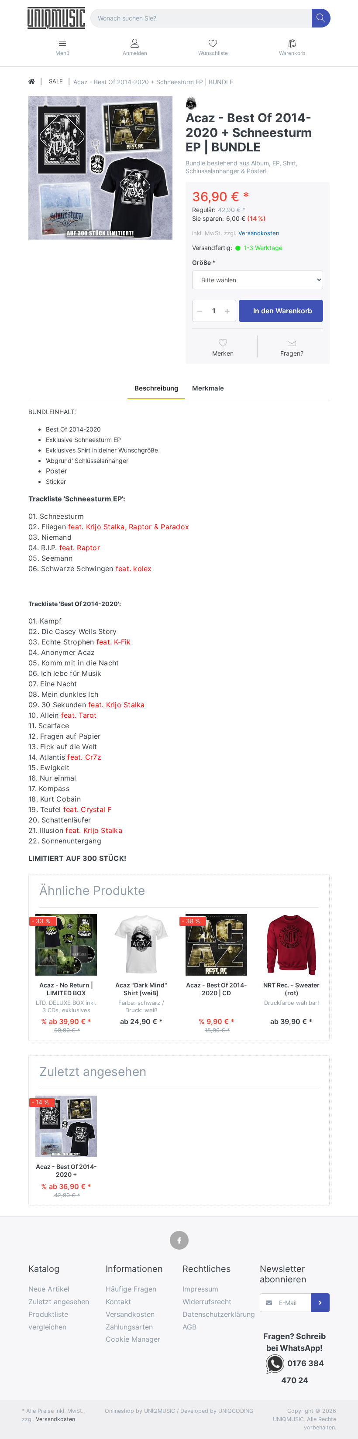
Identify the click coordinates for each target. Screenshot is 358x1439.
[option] (100, 168)
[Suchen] (321, 18)
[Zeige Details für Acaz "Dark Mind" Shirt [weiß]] (141, 945)
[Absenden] (320, 1302)
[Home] (31, 81)
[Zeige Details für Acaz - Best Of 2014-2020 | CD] (216, 945)
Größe (201, 262)
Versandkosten (258, 233)
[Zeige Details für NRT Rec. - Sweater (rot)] (291, 945)
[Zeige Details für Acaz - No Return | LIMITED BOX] (66, 945)
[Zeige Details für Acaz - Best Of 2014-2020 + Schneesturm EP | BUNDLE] (66, 1126)
